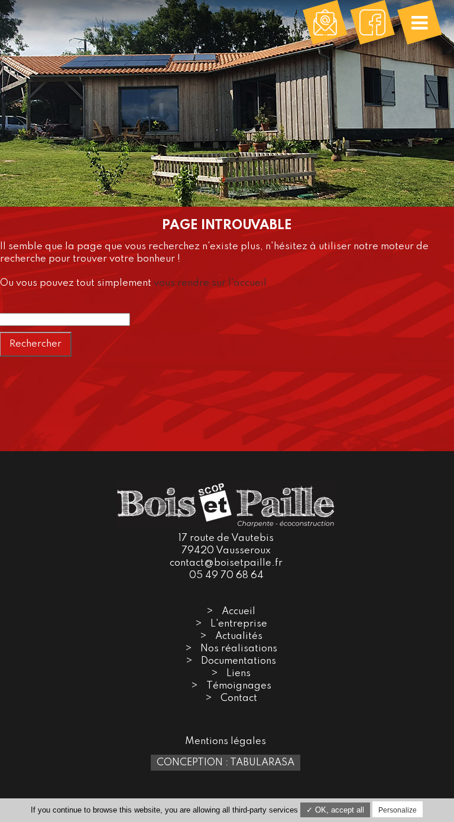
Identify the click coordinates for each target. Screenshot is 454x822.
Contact (238, 698)
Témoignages (238, 686)
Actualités (238, 636)
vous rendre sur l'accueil (210, 283)
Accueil (238, 611)
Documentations (238, 661)
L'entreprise (238, 624)
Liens (238, 673)
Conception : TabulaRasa (225, 763)
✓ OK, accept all (335, 809)
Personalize (397, 810)
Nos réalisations (238, 649)
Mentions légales (225, 741)
